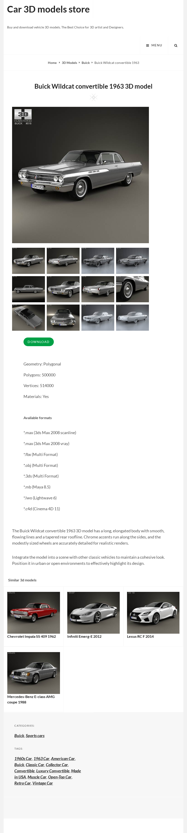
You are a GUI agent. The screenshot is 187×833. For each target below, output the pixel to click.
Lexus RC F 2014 (140, 636)
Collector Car (57, 764)
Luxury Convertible (53, 770)
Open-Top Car (60, 776)
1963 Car (41, 758)
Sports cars (35, 735)
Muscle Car (37, 776)
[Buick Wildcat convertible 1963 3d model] (63, 260)
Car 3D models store (48, 9)
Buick (86, 63)
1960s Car (23, 758)
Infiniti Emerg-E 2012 (84, 636)
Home (52, 63)
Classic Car (35, 764)
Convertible (24, 770)
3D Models (69, 63)
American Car (63, 758)
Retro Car (22, 782)
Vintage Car (42, 782)
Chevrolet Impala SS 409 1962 (31, 636)
